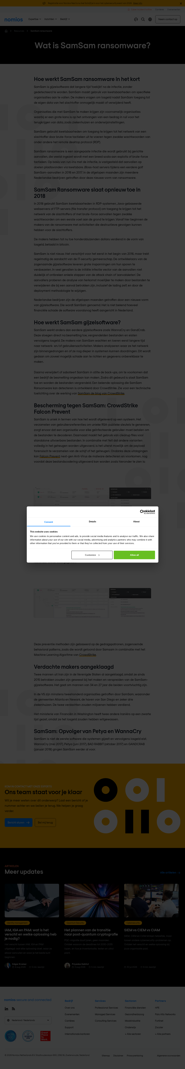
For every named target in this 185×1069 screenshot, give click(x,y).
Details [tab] (92, 521)
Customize (90, 555)
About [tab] (136, 521)
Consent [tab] (48, 522)
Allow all (134, 555)
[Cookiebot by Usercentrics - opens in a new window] (142, 512)
